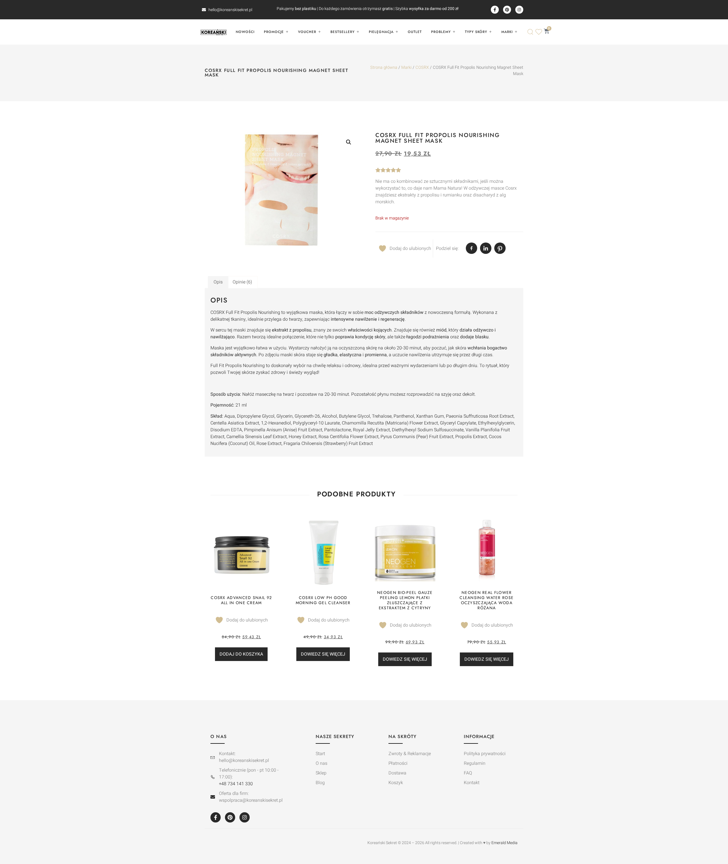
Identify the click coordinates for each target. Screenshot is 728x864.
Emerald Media (504, 843)
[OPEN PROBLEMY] (454, 31)
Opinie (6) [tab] (242, 282)
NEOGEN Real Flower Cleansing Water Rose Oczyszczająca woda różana (487, 600)
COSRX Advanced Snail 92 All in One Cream (241, 600)
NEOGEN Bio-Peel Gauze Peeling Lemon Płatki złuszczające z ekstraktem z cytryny (405, 600)
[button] (349, 142)
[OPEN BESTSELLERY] (357, 31)
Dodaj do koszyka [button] (241, 654)
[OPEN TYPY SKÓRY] (490, 31)
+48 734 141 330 (236, 783)
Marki (406, 68)
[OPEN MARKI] (516, 31)
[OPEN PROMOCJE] (287, 31)
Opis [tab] (218, 282)
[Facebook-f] (495, 10)
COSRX (422, 68)
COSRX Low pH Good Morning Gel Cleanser (323, 600)
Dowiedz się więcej (323, 654)
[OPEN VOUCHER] (319, 31)
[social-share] (471, 248)
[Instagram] (519, 10)
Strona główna (383, 68)
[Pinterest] (507, 10)
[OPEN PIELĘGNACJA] (396, 31)
